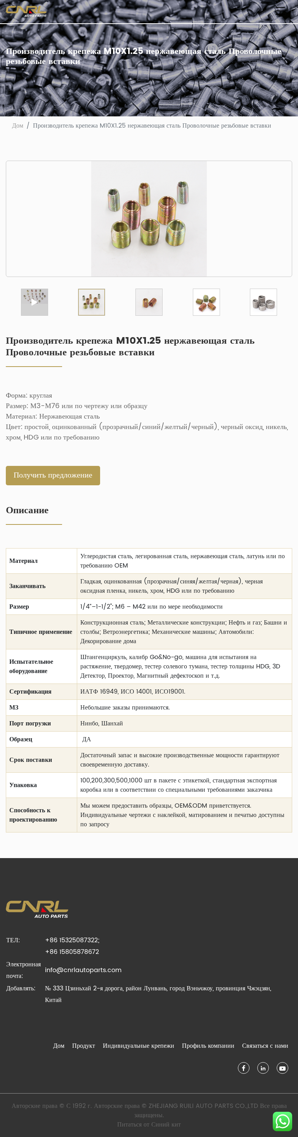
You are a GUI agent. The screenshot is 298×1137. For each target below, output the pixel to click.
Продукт (83, 1046)
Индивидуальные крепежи (138, 1046)
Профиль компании (208, 1046)
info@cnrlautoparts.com (83, 970)
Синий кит (166, 1125)
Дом (17, 126)
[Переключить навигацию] (280, 11)
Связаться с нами (265, 1046)
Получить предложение (53, 475)
